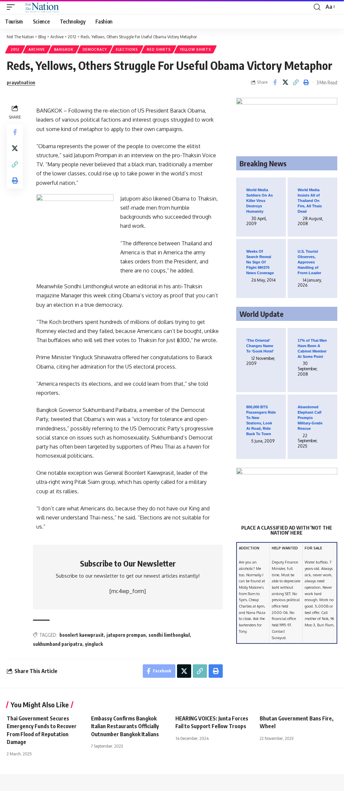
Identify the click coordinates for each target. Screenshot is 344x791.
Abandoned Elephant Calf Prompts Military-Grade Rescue (310, 417)
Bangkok (64, 49)
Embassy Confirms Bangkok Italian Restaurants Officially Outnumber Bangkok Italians (125, 726)
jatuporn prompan (126, 635)
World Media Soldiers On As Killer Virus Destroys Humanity (259, 200)
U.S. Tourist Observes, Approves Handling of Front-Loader (309, 262)
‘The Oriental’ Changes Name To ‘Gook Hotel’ (260, 345)
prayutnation (21, 82)
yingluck (94, 644)
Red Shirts (159, 49)
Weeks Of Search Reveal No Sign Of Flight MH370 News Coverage (260, 262)
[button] (12, 7)
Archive (37, 49)
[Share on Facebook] (275, 82)
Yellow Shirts (195, 49)
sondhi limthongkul (169, 635)
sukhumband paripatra (57, 644)
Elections (127, 49)
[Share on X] (285, 82)
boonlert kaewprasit (81, 635)
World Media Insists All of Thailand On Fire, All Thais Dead (310, 200)
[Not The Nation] (40, 7)
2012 (15, 49)
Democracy (95, 49)
